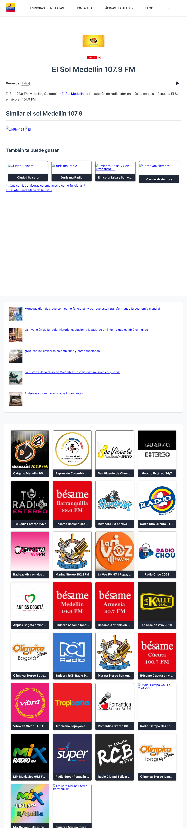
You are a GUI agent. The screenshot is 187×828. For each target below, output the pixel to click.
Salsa (25, 83)
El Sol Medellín (73, 94)
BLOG (149, 8)
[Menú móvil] (168, 8)
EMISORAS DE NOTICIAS (47, 8)
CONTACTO (84, 8)
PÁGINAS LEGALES (117, 8)
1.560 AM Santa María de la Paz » (29, 190)
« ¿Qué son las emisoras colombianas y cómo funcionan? (45, 185)
